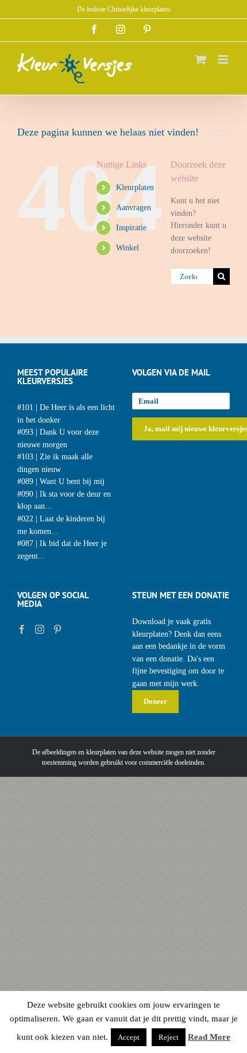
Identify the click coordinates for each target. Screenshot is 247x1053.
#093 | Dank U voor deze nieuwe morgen (58, 438)
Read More (209, 1037)
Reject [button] (169, 1037)
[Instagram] (39, 629)
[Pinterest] (57, 629)
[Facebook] (21, 629)
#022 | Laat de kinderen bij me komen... (61, 525)
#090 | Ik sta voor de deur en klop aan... (64, 500)
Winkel (127, 247)
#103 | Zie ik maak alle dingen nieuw (54, 463)
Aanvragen (133, 207)
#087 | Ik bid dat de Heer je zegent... (62, 549)
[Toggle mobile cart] (200, 59)
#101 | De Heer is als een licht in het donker (66, 413)
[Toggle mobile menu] (224, 59)
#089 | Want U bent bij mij (61, 481)
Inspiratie (131, 227)
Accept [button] (129, 1037)
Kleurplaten (135, 187)
